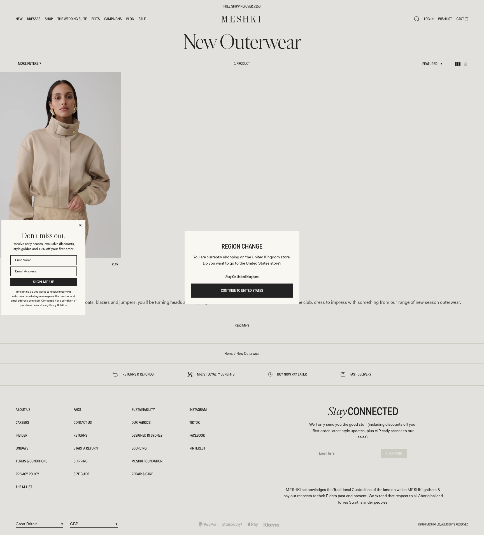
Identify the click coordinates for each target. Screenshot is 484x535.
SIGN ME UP (43, 281)
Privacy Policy (48, 305)
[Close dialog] (80, 225)
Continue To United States (242, 290)
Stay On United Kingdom (242, 277)
